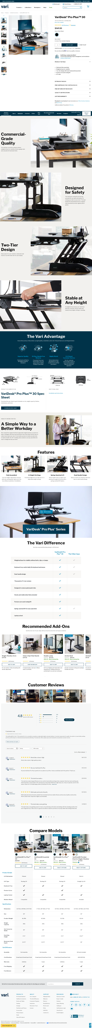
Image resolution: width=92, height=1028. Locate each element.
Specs (14, 113)
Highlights (20, 113)
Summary (73, 25)
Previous (2, 654)
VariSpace (59, 1005)
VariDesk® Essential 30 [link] (41, 858)
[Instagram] (76, 1004)
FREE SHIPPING (78, 1)
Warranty (45, 998)
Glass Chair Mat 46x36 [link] (31, 656)
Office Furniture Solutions (84, 101)
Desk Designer (60, 1012)
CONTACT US (86, 997)
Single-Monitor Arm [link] (9, 656)
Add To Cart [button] (69, 45)
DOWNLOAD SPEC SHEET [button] (10, 408)
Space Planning (60, 1003)
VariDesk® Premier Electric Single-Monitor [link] (81, 858)
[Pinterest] (84, 1004)
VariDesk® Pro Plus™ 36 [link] (61, 858)
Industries (32, 1003)
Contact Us (46, 1012)
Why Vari (39, 113)
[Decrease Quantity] (56, 45)
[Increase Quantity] (60, 45)
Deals (17, 1015)
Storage (18, 1005)
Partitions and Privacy (21, 1008)
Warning (71, 105)
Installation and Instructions (56, 393)
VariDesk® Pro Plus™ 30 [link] (22, 858)
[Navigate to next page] (54, 817)
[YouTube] (71, 1008)
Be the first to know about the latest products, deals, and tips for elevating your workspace (23, 984)
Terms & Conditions (15, 1022)
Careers (31, 1008)
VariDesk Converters (14, 12)
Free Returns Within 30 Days (64, 89)
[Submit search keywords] (80, 7)
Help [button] (44, 7)
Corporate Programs (34, 1001)
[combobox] (72, 7)
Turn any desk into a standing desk (63, 20)
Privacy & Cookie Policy (25, 1022)
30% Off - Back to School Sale (72, 659)
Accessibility (34, 1022)
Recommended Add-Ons (49, 113)
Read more (54, 784)
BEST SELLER (68, 635)
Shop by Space (19, 1012)
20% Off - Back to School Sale (51, 659)
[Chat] (90, 1024)
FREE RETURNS (86, 1)
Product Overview (6, 113)
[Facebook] (71, 1004)
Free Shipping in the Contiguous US (66, 85)
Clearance (75, 835)
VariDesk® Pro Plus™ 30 (24, 12)
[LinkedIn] (80, 1004)
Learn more (77, 48)
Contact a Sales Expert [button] (65, 57)
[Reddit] (88, 1004)
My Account (46, 1005)
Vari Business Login (61, 1008)
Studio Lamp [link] (48, 656)
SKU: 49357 (57, 39)
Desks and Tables (20, 1001)
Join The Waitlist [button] (32, 664)
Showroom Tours (34, 1005)
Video (33, 113)
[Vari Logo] (5, 6)
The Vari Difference (34, 998)
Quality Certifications (62, 92)
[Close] (14, 1025)
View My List (60, 1010)
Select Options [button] (61, 867)
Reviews (59, 113)
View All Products (20, 1017)
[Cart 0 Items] (88, 6)
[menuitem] (19, 8)
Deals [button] (50, 7)
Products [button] (19, 7)
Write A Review (69, 719)
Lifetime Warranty (61, 96)
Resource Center (61, 996)
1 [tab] (45, 676)
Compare (65, 113)
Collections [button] (28, 7)
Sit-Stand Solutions (20, 996)
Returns (45, 1001)
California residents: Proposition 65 (62, 105)
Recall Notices (46, 1003)
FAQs (44, 1008)
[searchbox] (11, 748)
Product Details (60, 61)
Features (27, 113)
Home (2, 12)
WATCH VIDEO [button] (29, 48)
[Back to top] (90, 1026)
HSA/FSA (45, 1010)
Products (7, 12)
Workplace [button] (37, 7)
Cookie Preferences (41, 1022)
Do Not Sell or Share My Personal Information (58, 1022)
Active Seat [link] (69, 656)
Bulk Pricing (59, 102)
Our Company (33, 996)
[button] (3, 15)
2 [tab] (47, 676)
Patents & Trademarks (6, 1022)
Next (90, 654)
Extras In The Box (60, 81)
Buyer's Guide (60, 998)
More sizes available (59, 22)
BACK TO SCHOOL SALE (8, 1)
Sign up (77, 984)
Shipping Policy (46, 996)
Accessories (19, 1010)
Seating (18, 1003)
